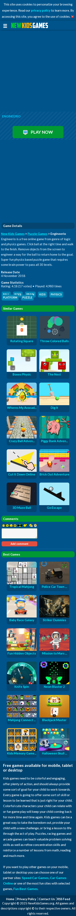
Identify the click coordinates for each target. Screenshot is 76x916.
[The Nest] (54, 370)
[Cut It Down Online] (22, 470)
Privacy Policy (26, 899)
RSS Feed (63, 899)
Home (10, 899)
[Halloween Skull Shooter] (54, 749)
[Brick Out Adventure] (54, 470)
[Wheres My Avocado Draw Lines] (22, 404)
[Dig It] (54, 404)
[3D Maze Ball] (22, 504)
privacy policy (40, 10)
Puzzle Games (37, 234)
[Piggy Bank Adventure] (54, 437)
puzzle (27, 297)
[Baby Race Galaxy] (22, 616)
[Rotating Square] (22, 337)
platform (10, 297)
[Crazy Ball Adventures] (22, 437)
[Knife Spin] (22, 683)
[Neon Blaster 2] (54, 683)
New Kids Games (13, 234)
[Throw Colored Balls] (54, 337)
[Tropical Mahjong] (22, 583)
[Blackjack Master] (54, 716)
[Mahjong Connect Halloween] (22, 716)
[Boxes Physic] (22, 370)
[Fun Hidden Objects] (22, 649)
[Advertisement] (38, 71)
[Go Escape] (54, 504)
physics (56, 294)
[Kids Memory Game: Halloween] (22, 749)
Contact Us (47, 899)
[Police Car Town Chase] (54, 583)
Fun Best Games (25, 889)
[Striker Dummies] (54, 616)
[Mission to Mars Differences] (54, 649)
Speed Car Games (35, 878)
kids (42, 294)
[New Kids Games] (30, 25)
